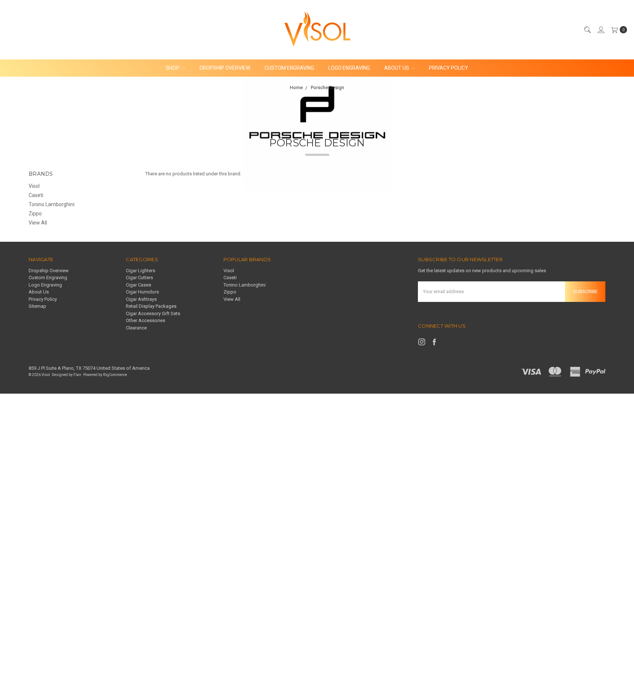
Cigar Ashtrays (141, 299)
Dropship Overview (225, 68)
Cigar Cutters (139, 277)
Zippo (35, 213)
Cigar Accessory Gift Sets (153, 313)
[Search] (587, 29)
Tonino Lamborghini (51, 204)
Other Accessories (145, 320)
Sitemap (37, 306)
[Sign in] (600, 29)
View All (38, 223)
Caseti (36, 195)
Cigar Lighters (140, 270)
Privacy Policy (448, 68)
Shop (173, 68)
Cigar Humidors (142, 292)
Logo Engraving (349, 68)
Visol (34, 186)
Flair (77, 375)
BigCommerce (115, 375)
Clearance (136, 328)
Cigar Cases (138, 285)
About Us (397, 68)
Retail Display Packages (151, 306)
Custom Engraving (289, 68)
